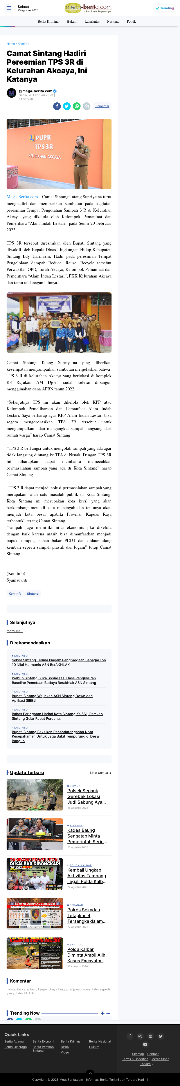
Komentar (102, 106)
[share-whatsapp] (77, 106)
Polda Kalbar (81, 865)
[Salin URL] (86, 106)
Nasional (113, 21)
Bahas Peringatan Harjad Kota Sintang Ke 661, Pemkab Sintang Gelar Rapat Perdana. (57, 716)
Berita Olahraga (15, 1047)
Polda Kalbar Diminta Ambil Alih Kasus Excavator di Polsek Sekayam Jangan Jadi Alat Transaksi (87, 955)
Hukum (72, 21)
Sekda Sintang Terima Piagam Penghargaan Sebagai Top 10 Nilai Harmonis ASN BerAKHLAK (59, 662)
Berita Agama (14, 1041)
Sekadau (76, 905)
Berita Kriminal (48, 21)
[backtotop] (90, 1074)
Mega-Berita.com (22, 196)
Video (65, 1052)
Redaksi (145, 1064)
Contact (153, 1054)
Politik (131, 21)
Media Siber (160, 1059)
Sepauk (75, 786)
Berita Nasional (100, 1041)
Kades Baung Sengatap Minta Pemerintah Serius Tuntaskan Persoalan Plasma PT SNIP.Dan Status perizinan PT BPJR (87, 836)
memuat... (15, 631)
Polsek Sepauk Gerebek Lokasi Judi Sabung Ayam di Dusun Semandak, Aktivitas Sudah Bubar (86, 796)
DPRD (65, 1047)
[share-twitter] (67, 106)
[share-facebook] (57, 106)
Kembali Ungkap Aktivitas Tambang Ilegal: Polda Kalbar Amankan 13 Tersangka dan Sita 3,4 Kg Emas (87, 875)
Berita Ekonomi (43, 1041)
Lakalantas (92, 21)
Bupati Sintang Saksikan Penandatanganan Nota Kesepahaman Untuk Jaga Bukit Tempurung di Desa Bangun (55, 736)
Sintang (33, 593)
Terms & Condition (135, 1059)
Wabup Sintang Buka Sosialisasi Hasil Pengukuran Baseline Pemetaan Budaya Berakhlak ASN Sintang (54, 680)
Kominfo (15, 593)
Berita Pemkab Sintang (43, 1048)
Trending (167, 8)
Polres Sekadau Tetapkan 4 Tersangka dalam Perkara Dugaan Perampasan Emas (86, 915)
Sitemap (138, 1054)
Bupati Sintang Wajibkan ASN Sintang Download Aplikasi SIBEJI (52, 698)
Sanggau (77, 944)
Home (11, 43)
